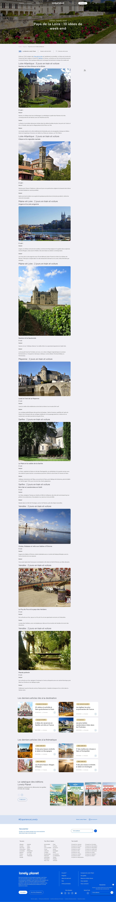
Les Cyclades (47, 847)
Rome (54, 849)
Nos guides (83, 3)
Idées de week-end (66, 878)
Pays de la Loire (38, 56)
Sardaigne (55, 850)
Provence (55, 847)
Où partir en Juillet (76, 854)
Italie (28, 846)
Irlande (21, 857)
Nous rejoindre (84, 881)
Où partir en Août (75, 855)
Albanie (21, 844)
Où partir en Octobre (90, 844)
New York (46, 860)
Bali (45, 846)
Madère (55, 859)
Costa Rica (22, 849)
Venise (54, 857)
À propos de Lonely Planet (87, 873)
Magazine (25, 46)
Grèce (21, 855)
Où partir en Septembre (77, 857)
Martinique (47, 857)
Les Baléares (56, 855)
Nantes (40, 58)
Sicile (54, 852)
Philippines (30, 850)
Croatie (21, 846)
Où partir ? (64, 873)
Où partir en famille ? (90, 854)
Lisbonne (46, 850)
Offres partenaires (66, 883)
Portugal (29, 852)
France (21, 854)
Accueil (20, 46)
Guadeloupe (47, 854)
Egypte (21, 852)
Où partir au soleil (90, 852)
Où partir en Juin (75, 852)
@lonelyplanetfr (94, 819)
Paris (54, 844)
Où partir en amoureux (91, 850)
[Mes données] (96, 3)
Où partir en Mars (75, 847)
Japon (28, 847)
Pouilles (55, 846)
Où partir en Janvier (76, 844)
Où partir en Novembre (91, 846)
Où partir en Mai (75, 850)
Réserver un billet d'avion (87, 878)
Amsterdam (47, 844)
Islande (29, 844)
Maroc (28, 849)
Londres (46, 852)
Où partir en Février (76, 846)
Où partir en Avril (75, 849)
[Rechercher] (90, 3)
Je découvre (22, 799)
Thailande (29, 855)
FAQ (63, 881)
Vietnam (55, 860)
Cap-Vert (22, 847)
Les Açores (56, 854)
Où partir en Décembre (91, 847)
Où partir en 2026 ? (90, 855)
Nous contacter (84, 883)
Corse (45, 849)
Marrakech (46, 859)
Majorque (46, 855)
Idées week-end (58, 21)
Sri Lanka (29, 854)
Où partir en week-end (91, 849)
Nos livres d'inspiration (36, 892)
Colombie (22, 850)
